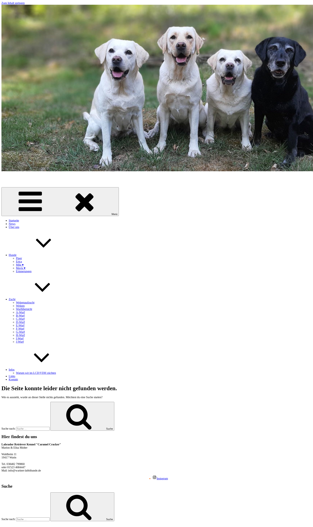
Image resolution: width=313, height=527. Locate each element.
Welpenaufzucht (25, 302)
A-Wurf (20, 312)
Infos (11, 369)
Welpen (20, 305)
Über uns (14, 227)
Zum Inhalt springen (13, 3)
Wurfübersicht (24, 309)
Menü (114, 214)
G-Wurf (20, 331)
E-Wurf (20, 325)
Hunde (12, 255)
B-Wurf (20, 315)
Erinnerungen (24, 271)
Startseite (14, 220)
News (12, 223)
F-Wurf (20, 328)
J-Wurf (20, 341)
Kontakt (13, 379)
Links (12, 376)
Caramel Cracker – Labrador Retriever (23, 176)
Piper (19, 258)
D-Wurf (20, 322)
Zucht (12, 299)
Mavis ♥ (21, 268)
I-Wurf (20, 338)
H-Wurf (20, 335)
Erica (19, 261)
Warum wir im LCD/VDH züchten (36, 372)
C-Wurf (20, 318)
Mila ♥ (20, 264)
